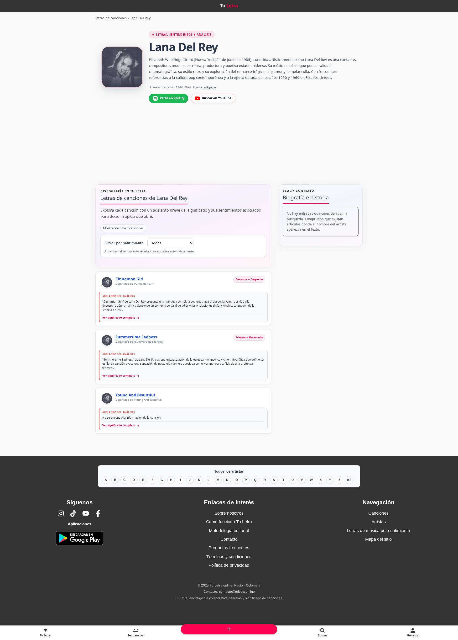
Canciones (378, 513)
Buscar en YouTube (216, 98)
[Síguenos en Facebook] (98, 513)
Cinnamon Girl (129, 279)
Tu (229, 5)
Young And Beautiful (135, 395)
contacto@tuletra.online (237, 591)
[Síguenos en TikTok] (73, 513)
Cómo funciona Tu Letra (229, 521)
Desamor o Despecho (249, 279)
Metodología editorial (229, 530)
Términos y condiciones (228, 556)
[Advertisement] (229, 149)
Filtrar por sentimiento (124, 243)
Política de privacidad (228, 565)
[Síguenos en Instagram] (60, 513)
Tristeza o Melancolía (249, 337)
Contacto (229, 539)
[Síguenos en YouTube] (85, 513)
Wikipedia (210, 87)
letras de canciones (111, 18)
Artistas (378, 521)
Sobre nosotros (229, 513)
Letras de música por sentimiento (378, 530)
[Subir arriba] (229, 629)
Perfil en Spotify (172, 98)
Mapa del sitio (378, 539)
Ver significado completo (121, 317)
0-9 (349, 480)
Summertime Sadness (136, 337)
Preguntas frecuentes (228, 547)
